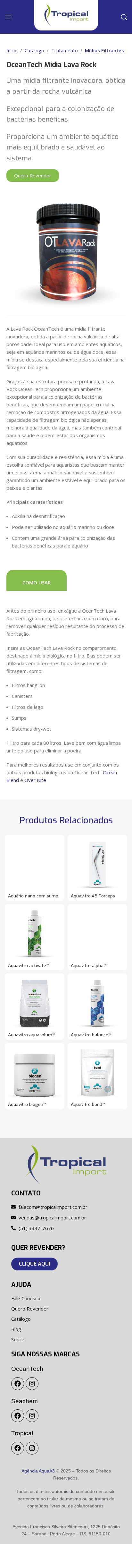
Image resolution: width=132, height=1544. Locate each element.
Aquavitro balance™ (91, 1035)
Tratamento (64, 50)
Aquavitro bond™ (88, 1104)
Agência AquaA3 (38, 1470)
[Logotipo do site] (65, 15)
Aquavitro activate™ (28, 965)
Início (12, 50)
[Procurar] (124, 17)
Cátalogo (34, 50)
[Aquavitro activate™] (34, 933)
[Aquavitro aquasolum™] (34, 1003)
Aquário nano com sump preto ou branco (33, 898)
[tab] (36, 580)
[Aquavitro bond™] (97, 1072)
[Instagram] (32, 1383)
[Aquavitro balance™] (97, 1003)
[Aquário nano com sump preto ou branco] (34, 864)
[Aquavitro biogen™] (34, 1072)
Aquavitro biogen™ (27, 1104)
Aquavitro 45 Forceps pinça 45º (93, 898)
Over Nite (35, 780)
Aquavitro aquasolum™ (31, 1035)
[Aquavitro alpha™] (97, 933)
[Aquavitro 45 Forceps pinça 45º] (97, 864)
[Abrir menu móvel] (8, 17)
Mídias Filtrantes (104, 50)
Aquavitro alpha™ (89, 965)
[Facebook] (17, 1383)
